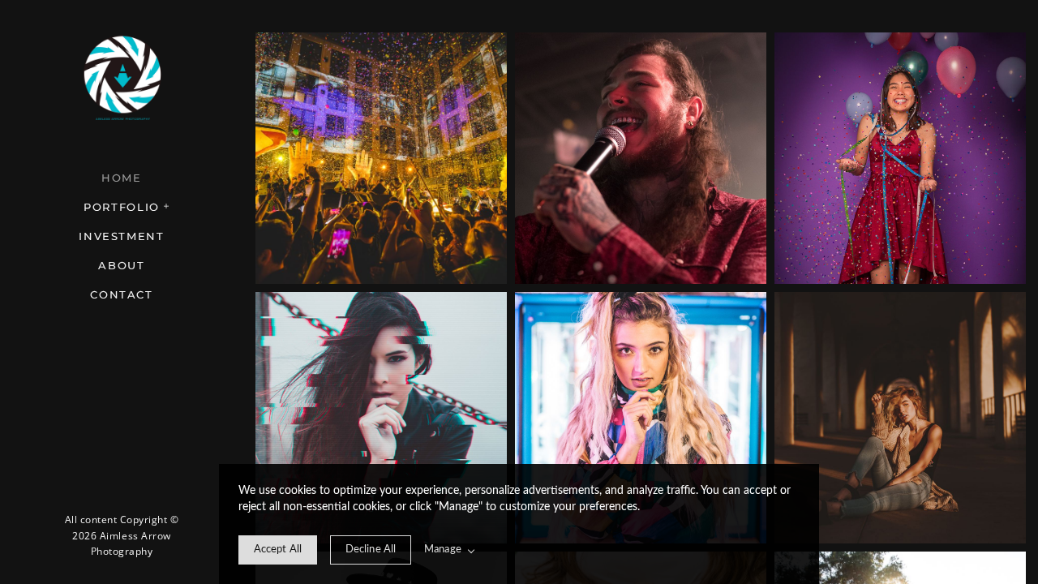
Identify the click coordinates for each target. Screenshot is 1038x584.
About (121, 265)
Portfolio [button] (122, 206)
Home (121, 177)
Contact (121, 294)
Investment (121, 236)
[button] (167, 204)
